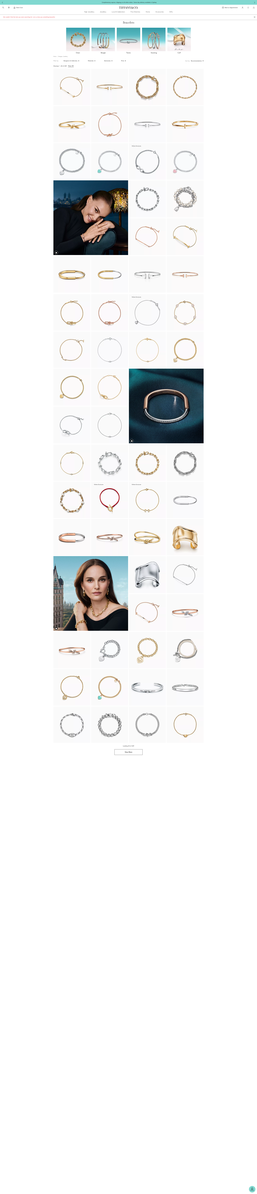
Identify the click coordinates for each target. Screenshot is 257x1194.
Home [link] (148, 12)
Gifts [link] (171, 12)
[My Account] (242, 7)
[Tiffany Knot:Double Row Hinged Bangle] (147, 537)
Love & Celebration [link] (118, 12)
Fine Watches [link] (135, 12)
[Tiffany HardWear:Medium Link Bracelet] (147, 87)
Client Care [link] (19, 7)
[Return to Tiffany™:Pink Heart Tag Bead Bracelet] (185, 161)
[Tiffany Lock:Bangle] (71, 274)
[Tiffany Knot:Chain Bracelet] (109, 124)
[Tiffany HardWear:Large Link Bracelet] (109, 463)
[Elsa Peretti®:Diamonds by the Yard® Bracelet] (109, 349)
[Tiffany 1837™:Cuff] (147, 687)
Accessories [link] (160, 12)
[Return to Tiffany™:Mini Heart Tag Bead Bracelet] (71, 387)
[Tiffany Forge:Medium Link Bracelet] (109, 724)
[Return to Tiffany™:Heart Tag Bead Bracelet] (71, 161)
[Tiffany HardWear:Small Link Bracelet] (147, 198)
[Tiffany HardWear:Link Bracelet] (71, 500)
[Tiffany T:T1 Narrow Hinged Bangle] (185, 124)
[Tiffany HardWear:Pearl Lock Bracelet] (185, 198)
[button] (3, 7)
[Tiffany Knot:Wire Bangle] (71, 124)
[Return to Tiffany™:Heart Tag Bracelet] (147, 650)
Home (54, 56)
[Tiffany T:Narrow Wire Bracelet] (109, 87)
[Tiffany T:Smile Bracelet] (71, 87)
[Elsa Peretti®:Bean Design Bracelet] (185, 724)
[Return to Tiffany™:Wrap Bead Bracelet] (185, 650)
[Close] (254, 17)
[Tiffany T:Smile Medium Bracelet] (185, 236)
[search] (3, 7)
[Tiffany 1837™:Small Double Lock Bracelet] (71, 724)
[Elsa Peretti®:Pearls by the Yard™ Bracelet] (185, 312)
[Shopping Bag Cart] (254, 8)
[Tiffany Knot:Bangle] (109, 537)
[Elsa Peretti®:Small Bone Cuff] (185, 537)
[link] (9, 7)
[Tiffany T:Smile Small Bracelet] (147, 236)
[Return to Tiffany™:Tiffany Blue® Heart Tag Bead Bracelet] (109, 161)
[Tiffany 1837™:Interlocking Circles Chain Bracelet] (109, 387)
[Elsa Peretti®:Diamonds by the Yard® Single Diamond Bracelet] (147, 349)
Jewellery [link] (103, 12)
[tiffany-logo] (128, 7)
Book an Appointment (231, 7)
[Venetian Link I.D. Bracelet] (185, 687)
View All (71, 66)
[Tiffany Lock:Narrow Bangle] (109, 274)
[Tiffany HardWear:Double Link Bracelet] (71, 312)
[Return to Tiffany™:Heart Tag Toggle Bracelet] (109, 650)
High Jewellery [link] (89, 12)
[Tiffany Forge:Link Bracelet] (147, 724)
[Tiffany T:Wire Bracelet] (147, 274)
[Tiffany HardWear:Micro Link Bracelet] (185, 87)
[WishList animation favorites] (248, 8)
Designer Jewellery (63, 56)
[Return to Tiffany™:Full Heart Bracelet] (71, 687)
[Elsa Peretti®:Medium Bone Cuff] (147, 574)
